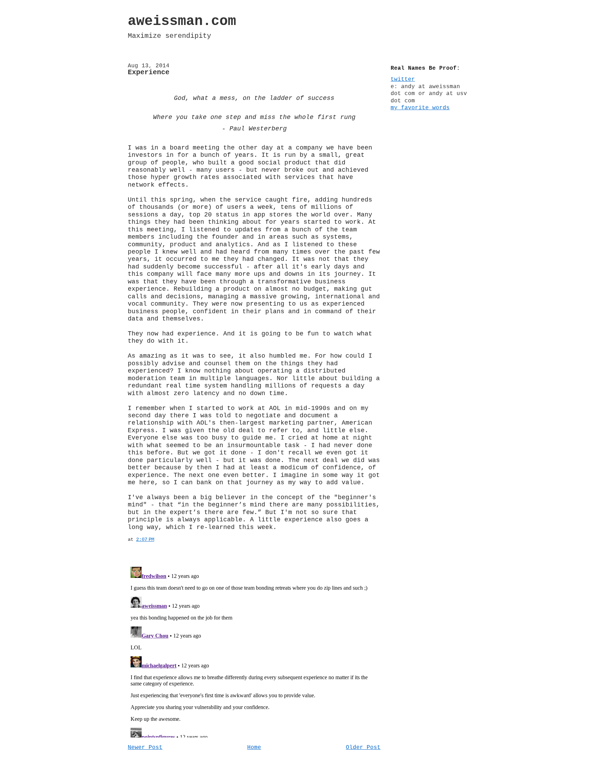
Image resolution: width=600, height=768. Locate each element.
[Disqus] (254, 650)
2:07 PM (145, 539)
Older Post (363, 747)
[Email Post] (158, 539)
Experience (148, 72)
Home (254, 747)
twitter (403, 79)
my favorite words (420, 108)
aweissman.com (182, 21)
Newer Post (145, 747)
